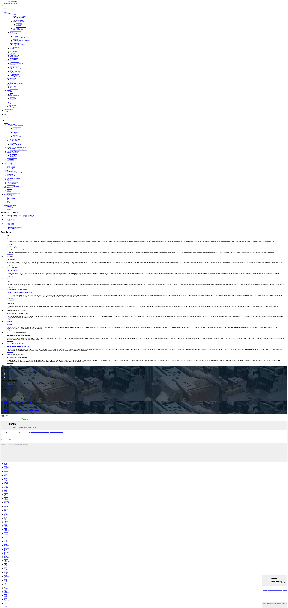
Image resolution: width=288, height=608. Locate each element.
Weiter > (4, 365)
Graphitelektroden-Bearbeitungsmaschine (19, 292)
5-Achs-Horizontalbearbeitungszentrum (19, 335)
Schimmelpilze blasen (12, 158)
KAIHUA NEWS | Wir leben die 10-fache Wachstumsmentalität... (24, 403)
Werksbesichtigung (11, 105)
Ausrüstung (9, 60)
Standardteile (13, 80)
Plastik (11, 93)
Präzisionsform (13, 51)
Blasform (12, 48)
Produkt (5, 12)
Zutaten (11, 94)
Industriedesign (13, 98)
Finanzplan (12, 99)
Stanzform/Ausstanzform (15, 43)
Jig (10, 87)
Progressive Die (13, 154)
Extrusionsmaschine (14, 66)
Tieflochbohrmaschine (15, 71)
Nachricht (9, 103)
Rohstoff (9, 90)
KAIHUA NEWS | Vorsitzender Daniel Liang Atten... (20, 396)
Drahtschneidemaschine (15, 72)
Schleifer (9, 324)
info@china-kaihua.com (9, 386)
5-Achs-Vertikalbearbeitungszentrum (18, 346)
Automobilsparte (10, 224)
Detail (11, 244)
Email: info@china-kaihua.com (11, 3)
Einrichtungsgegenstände (12, 85)
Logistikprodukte (14, 58)
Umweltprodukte (14, 59)
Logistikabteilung (11, 220)
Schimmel (9, 13)
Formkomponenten (11, 78)
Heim (5, 10)
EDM (11, 70)
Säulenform (18, 25)
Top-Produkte (4, 369)
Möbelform (15, 39)
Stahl (11, 91)
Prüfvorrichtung (13, 86)
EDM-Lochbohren (12, 270)
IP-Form (14, 371)
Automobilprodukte (14, 55)
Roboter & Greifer (14, 89)
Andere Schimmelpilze (21, 27)
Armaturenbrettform (20, 24)
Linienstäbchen (16, 47)
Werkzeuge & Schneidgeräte (16, 83)
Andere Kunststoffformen (16, 41)
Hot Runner (12, 79)
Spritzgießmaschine (14, 62)
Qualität (8, 102)
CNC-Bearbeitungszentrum (16, 68)
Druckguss (12, 52)
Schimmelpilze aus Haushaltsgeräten (21, 40)
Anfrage (8, 244)
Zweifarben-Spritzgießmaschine (16, 250)
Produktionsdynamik (8, 111)
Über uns (6, 101)
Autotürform (19, 23)
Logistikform (13, 32)
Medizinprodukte (14, 56)
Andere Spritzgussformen (13, 151)
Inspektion (12, 97)
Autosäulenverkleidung (6, 371)
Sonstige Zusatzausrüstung (16, 76)
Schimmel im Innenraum (18, 21)
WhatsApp (25, 419)
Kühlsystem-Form (17, 28)
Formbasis (12, 82)
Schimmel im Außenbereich (19, 16)
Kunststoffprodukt (11, 54)
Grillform (18, 19)
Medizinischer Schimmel (15, 31)
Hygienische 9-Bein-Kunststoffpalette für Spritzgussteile (20, 216)
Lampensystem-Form (18, 29)
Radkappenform (19, 20)
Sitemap (10, 369)
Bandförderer (11, 259)
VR (4, 110)
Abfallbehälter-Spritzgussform (39, 371)
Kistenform (15, 36)
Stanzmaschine (13, 67)
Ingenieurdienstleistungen (13, 95)
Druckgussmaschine (14, 74)
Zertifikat (9, 106)
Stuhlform (49, 371)
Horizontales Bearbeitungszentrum (17, 357)
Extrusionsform (13, 50)
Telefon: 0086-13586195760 (10, 1)
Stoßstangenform (20, 17)
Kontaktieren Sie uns (9, 109)
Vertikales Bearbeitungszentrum (16, 239)
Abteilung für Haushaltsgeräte (14, 228)
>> (6, 365)
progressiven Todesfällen (18, 44)
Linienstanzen (13, 156)
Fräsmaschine (11, 303)
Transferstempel (16, 45)
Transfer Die (13, 155)
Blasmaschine (13, 64)
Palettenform (16, 33)
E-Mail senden (4, 416)
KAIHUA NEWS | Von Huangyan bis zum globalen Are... (21, 410)
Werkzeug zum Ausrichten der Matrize (19, 63)
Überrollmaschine (14, 75)
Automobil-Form (14, 14)
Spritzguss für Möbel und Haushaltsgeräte (19, 37)
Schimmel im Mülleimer (18, 35)
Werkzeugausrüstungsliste (13, 107)
